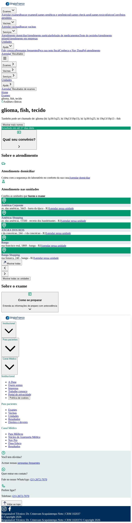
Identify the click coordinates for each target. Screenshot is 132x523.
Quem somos (15, 385)
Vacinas (7, 23)
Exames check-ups (80, 14)
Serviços (7, 32)
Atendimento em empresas (23, 38)
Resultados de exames (23, 89)
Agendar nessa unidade (61, 208)
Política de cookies (19, 398)
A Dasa (12, 382)
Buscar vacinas (28, 26)
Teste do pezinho (88, 35)
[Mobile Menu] (4, 58)
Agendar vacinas (10, 26)
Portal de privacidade (19, 394)
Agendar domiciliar (79, 177)
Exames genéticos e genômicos (53, 14)
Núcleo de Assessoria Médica (24, 437)
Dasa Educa (14, 443)
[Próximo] (4, 274)
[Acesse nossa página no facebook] (9, 510)
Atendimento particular (39, 35)
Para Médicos (15, 433)
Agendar (6, 53)
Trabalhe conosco (17, 391)
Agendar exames (10, 14)
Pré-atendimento (91, 50)
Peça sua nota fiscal (48, 50)
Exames (7, 11)
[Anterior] (4, 268)
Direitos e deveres (18, 422)
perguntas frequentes (29, 462)
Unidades (6, 41)
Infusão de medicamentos (65, 35)
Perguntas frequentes (27, 50)
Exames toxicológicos (102, 14)
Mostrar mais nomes (13, 124)
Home (4, 92)
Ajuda (5, 47)
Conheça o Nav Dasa (70, 50)
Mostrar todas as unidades (16, 278)
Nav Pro (12, 440)
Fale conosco (8, 50)
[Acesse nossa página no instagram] (4, 510)
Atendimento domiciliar (14, 35)
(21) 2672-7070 (38, 479)
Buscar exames (28, 14)
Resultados (17, 54)
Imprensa (13, 388)
